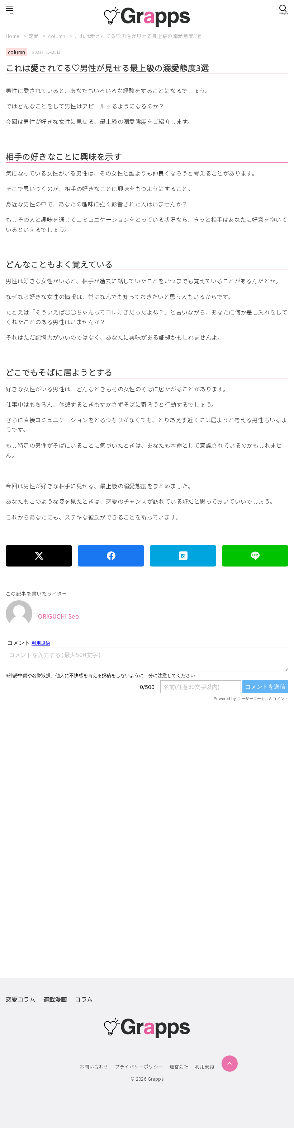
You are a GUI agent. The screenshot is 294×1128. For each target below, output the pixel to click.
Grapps (155, 1078)
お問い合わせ (94, 1066)
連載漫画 (55, 999)
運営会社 (179, 1066)
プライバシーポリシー (139, 1066)
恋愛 (34, 35)
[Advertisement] (147, 794)
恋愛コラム (20, 999)
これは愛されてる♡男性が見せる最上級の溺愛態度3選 (138, 35)
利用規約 (204, 1066)
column (57, 35)
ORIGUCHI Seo (58, 616)
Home (13, 35)
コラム (84, 999)
